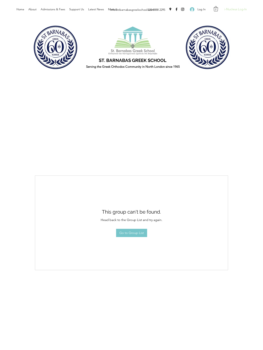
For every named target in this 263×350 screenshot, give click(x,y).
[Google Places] (170, 9)
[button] (216, 8)
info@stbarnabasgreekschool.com (132, 10)
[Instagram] (183, 9)
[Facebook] (176, 9)
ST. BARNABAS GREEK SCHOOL (132, 60)
